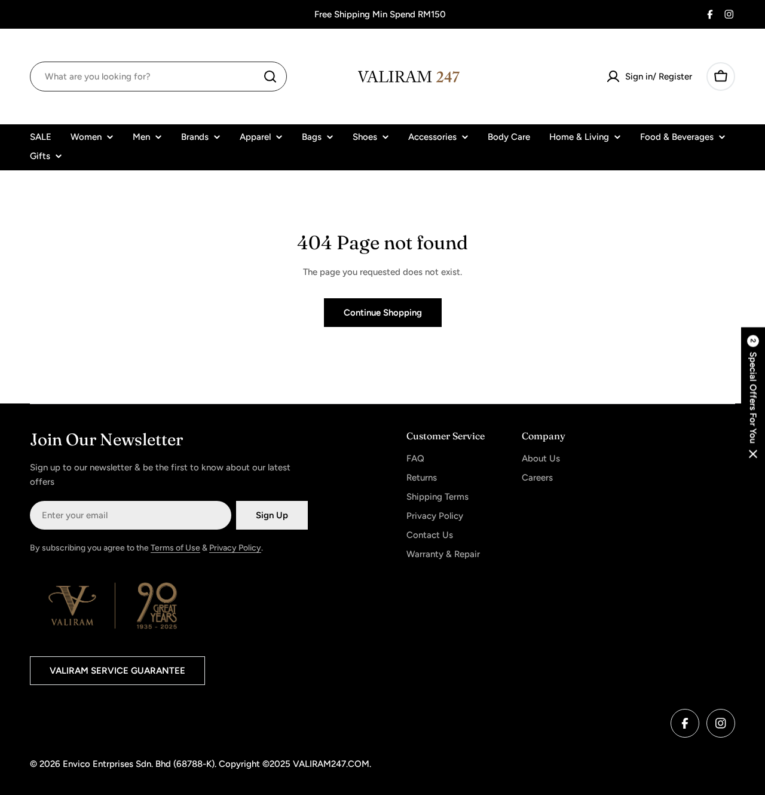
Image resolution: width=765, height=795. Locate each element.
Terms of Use (175, 548)
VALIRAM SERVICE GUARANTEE (117, 670)
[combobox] (158, 76)
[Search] (270, 76)
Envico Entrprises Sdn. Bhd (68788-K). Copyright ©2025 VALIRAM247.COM (216, 764)
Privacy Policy (235, 548)
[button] (753, 398)
